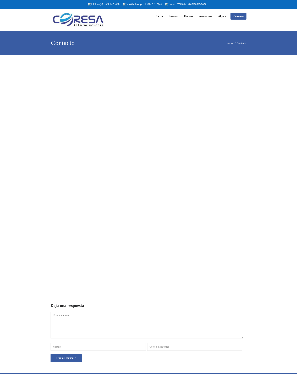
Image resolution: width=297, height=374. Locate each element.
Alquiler (223, 16)
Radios (188, 16)
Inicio (159, 16)
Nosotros (173, 16)
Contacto (238, 16)
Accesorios (205, 16)
